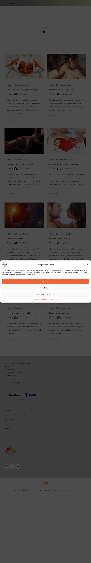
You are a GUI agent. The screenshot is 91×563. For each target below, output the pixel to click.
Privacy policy (53, 299)
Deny (45, 288)
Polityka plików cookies (41, 299)
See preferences (45, 294)
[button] (87, 264)
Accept (45, 281)
